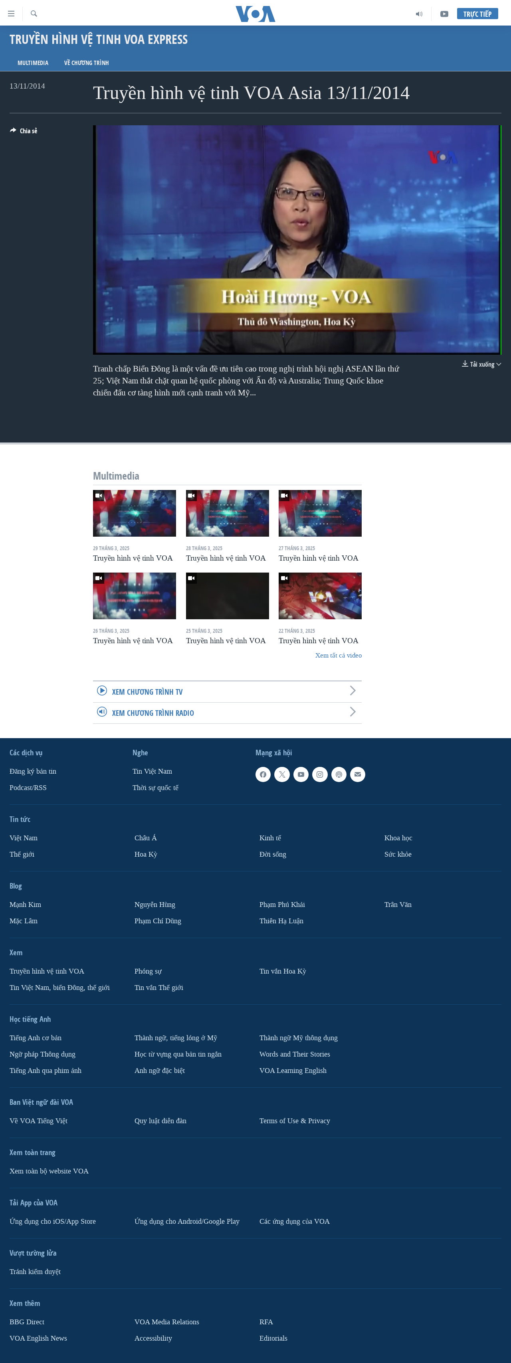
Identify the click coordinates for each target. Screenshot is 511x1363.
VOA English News (38, 1338)
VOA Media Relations (167, 1322)
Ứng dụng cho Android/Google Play (187, 1221)
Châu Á (146, 838)
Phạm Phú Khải (282, 904)
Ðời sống (272, 854)
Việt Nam (24, 838)
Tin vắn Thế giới (159, 987)
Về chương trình (86, 63)
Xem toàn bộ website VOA (49, 1171)
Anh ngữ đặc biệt (160, 1070)
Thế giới (22, 854)
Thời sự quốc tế (155, 787)
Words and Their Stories (294, 1054)
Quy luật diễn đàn (160, 1121)
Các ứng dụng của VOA (294, 1221)
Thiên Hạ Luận (281, 921)
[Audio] (419, 14)
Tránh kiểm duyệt (35, 1271)
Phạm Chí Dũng (158, 921)
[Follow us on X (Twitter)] (281, 774)
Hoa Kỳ (146, 854)
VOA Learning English (293, 1070)
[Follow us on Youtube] (301, 774)
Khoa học (398, 838)
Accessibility (153, 1338)
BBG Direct (27, 1322)
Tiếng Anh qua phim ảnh (45, 1070)
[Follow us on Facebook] (263, 774)
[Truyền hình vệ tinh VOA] (134, 513)
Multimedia (33, 63)
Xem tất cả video (338, 655)
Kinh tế (270, 838)
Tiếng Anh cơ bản (35, 1038)
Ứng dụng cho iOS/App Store (53, 1221)
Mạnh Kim (25, 904)
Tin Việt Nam (152, 771)
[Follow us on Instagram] (319, 774)
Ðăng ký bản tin (33, 771)
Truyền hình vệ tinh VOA (47, 971)
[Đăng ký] (357, 774)
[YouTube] (444, 14)
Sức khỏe (398, 854)
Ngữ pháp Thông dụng (42, 1054)
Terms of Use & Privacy (294, 1121)
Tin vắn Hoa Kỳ (282, 971)
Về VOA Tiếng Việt (38, 1121)
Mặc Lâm (24, 921)
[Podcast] (339, 774)
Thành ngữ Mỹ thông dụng (298, 1038)
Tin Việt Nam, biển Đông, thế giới (60, 987)
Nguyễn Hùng (155, 904)
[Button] (23, 133)
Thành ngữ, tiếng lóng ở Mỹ (176, 1038)
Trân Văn (398, 904)
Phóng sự (148, 971)
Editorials (273, 1338)
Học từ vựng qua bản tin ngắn (178, 1054)
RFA (266, 1322)
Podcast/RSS (28, 787)
